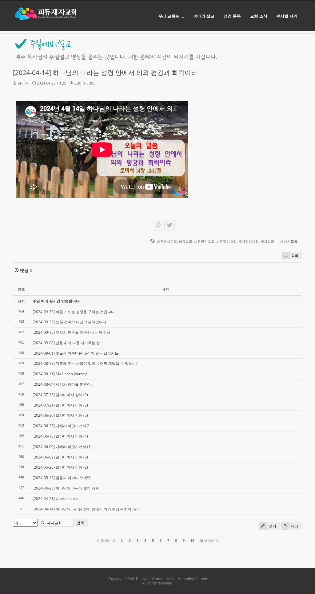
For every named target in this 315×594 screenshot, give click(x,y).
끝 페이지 (207, 540)
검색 (80, 522)
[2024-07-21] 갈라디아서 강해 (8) (60, 405)
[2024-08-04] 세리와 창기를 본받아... (63, 384)
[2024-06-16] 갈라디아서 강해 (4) (60, 436)
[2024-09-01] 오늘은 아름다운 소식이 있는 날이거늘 (75, 353)
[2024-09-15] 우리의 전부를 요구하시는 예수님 (71, 332)
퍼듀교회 (185, 241)
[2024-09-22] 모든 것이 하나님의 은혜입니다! (70, 322)
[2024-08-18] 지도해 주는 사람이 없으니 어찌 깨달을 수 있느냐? (85, 363)
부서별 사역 (286, 16)
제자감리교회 (248, 241)
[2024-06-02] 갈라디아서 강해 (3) (60, 457)
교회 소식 (258, 16)
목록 (294, 255)
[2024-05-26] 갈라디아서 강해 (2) (60, 467)
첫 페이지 (107, 540)
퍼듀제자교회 (167, 241)
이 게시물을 (288, 241)
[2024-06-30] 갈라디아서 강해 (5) (60, 415)
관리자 (23, 83)
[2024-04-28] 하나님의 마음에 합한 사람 (66, 488)
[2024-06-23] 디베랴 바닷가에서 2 (61, 425)
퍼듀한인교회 (204, 241)
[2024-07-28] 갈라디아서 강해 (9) (60, 394)
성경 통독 (232, 16)
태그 (294, 526)
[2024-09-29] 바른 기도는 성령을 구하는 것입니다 (74, 311)
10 (192, 540)
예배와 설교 (204, 16)
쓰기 (272, 526)
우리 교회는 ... (171, 16)
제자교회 (267, 241)
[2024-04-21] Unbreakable (55, 498)
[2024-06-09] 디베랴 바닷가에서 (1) (62, 446)
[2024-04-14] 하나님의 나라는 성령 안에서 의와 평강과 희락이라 (105, 72)
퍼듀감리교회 (226, 241)
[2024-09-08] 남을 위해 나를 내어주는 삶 (66, 342)
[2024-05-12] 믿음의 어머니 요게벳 (62, 477)
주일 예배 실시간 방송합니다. (57, 301)
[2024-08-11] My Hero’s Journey (60, 373)
